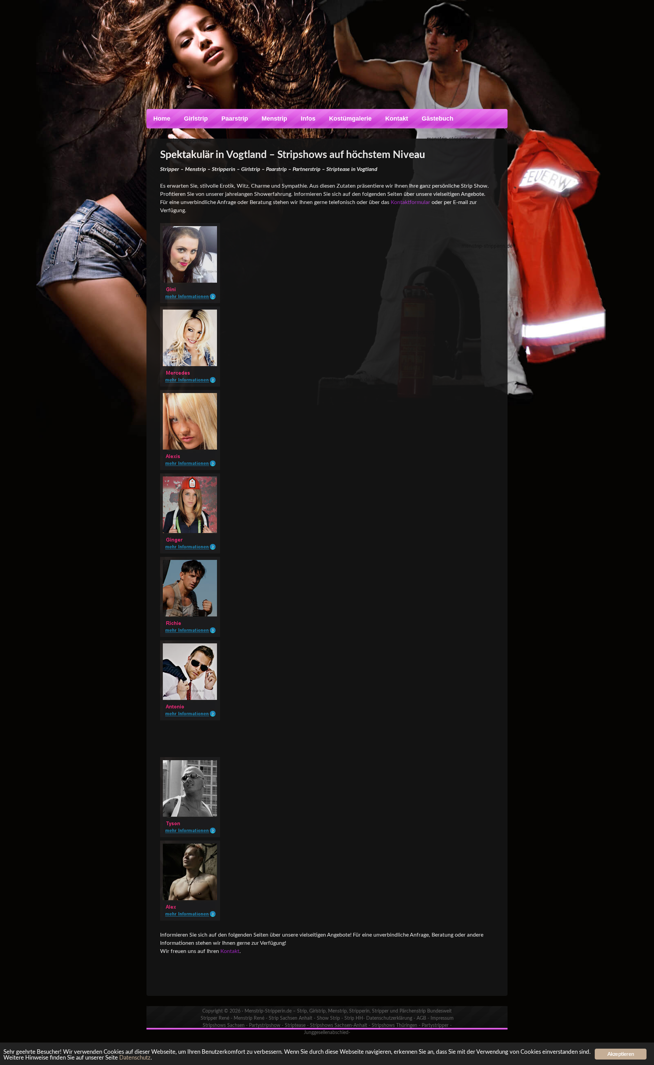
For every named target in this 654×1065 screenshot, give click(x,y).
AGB (421, 1018)
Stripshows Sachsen (224, 1025)
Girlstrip (196, 118)
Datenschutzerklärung (389, 1018)
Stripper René (215, 1018)
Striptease (295, 1025)
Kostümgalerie (350, 118)
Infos (308, 118)
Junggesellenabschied (326, 1032)
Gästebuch (437, 118)
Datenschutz (135, 1058)
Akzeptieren (620, 1054)
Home (161, 118)
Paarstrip (234, 118)
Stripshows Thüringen (394, 1025)
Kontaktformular (410, 202)
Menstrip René (249, 1018)
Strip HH (353, 1018)
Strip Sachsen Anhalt (290, 1018)
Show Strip (328, 1018)
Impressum (442, 1018)
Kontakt (396, 118)
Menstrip (274, 118)
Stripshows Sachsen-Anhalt (338, 1025)
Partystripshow (264, 1025)
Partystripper (435, 1025)
